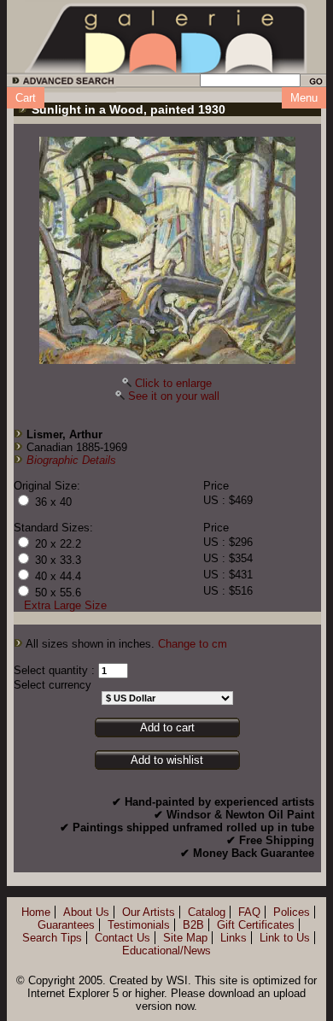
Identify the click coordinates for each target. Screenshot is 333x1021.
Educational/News (166, 950)
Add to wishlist (167, 760)
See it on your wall (173, 396)
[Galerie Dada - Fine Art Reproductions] (166, 36)
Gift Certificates (256, 924)
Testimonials (139, 924)
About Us (86, 912)
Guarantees (66, 924)
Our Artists (148, 912)
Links (233, 937)
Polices (291, 912)
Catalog (206, 912)
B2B (193, 924)
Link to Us (285, 937)
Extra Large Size (65, 605)
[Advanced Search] (60, 83)
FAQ (249, 912)
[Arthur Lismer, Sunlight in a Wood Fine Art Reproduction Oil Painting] (167, 250)
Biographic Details (71, 460)
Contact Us (122, 937)
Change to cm (192, 643)
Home (35, 912)
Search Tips (52, 937)
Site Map (185, 937)
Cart (25, 97)
